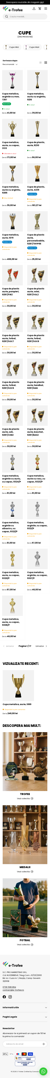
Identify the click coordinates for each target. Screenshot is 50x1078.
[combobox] (25, 16)
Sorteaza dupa (10, 60)
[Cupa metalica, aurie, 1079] (12, 221)
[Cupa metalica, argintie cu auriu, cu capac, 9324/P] (12, 462)
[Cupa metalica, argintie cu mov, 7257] (12, 80)
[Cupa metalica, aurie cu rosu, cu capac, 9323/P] (37, 462)
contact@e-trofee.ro (13, 990)
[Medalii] (25, 834)
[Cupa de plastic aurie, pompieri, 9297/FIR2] (12, 275)
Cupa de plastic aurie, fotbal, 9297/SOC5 (10, 385)
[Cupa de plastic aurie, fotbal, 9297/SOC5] (12, 369)
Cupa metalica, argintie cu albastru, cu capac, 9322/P (10, 527)
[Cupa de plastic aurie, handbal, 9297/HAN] (37, 369)
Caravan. (35, 1071)
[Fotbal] (25, 907)
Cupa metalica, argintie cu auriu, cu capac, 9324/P (11, 478)
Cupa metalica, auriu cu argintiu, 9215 (36, 96)
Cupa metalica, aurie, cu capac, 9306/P (11, 622)
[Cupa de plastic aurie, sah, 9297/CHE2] (12, 415)
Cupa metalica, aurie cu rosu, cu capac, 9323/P (36, 478)
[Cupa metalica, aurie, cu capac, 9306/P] (12, 606)
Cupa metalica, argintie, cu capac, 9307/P (37, 575)
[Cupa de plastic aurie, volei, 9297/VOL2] (37, 275)
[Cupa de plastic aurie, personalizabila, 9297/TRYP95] (37, 221)
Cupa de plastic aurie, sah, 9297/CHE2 (10, 432)
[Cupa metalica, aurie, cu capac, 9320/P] (12, 559)
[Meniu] (46, 8)
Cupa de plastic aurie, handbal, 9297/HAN (35, 385)
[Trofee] (25, 761)
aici (41, 2)
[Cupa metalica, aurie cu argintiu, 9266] (12, 173)
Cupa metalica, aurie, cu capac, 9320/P (11, 575)
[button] (40, 8)
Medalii (25, 867)
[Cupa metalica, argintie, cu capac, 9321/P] (37, 509)
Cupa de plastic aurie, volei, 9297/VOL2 (35, 291)
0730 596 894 (9, 987)
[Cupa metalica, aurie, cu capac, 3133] (12, 129)
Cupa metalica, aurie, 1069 (17, 704)
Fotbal (25, 940)
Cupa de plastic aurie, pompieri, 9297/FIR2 (10, 291)
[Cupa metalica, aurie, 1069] (18, 685)
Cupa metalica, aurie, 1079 (10, 236)
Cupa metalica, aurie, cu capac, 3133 (11, 145)
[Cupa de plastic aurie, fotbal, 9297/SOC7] (12, 322)
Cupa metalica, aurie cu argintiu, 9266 (11, 189)
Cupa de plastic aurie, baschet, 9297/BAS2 (35, 432)
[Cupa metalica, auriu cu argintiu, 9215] (37, 80)
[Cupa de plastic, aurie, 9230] (37, 129)
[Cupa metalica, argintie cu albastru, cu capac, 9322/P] (12, 509)
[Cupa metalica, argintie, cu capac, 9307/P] (37, 559)
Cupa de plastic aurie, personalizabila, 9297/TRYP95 (36, 239)
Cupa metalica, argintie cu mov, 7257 (10, 96)
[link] (10, 646)
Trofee (25, 794)
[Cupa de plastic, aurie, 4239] (37, 173)
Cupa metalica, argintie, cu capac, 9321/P (37, 525)
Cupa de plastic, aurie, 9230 (36, 144)
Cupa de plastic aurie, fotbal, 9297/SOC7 (10, 338)
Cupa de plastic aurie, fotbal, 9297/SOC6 (35, 338)
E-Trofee (20, 1071)
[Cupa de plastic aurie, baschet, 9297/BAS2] (37, 415)
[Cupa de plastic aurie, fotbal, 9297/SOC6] (37, 322)
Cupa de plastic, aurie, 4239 (36, 188)
